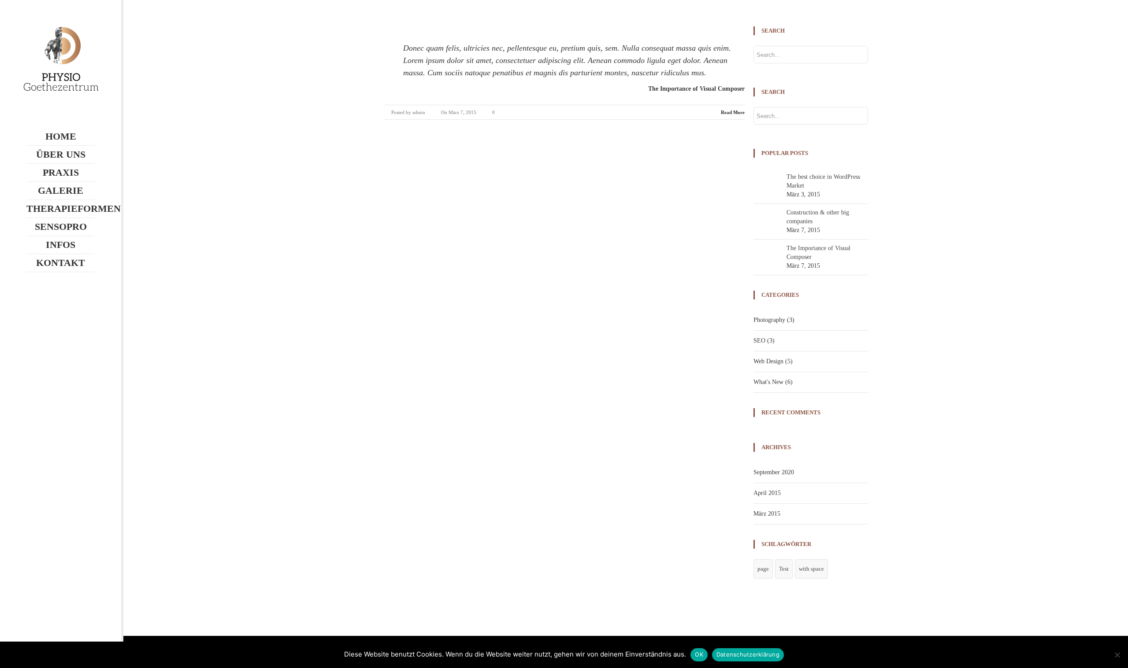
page (763, 568)
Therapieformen (60, 208)
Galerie (60, 190)
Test (784, 568)
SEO (759, 340)
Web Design (768, 361)
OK (699, 654)
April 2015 (767, 493)
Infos (60, 244)
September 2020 (773, 472)
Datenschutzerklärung (747, 654)
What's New (768, 382)
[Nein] (1117, 654)
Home (60, 136)
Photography (769, 320)
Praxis (61, 172)
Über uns (60, 154)
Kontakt (60, 262)
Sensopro (61, 226)
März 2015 (766, 513)
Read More (733, 112)
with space (811, 568)
